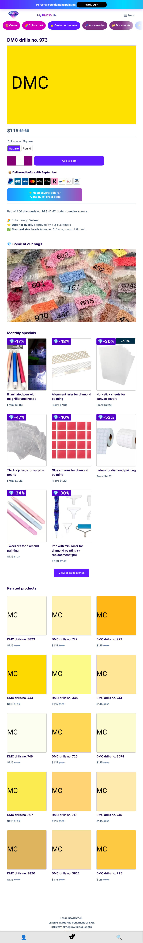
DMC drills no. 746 (20, 756)
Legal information (71, 918)
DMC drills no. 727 (64, 639)
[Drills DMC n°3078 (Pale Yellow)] (116, 733)
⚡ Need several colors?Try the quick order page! (44, 194)
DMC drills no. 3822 (66, 873)
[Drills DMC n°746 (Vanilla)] (27, 733)
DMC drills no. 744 (109, 698)
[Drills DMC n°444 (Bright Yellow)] (27, 674)
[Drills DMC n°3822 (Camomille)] (71, 850)
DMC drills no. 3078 (110, 756)
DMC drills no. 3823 (21, 639)
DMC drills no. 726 (65, 756)
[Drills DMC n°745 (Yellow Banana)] (116, 791)
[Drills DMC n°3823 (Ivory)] (27, 615)
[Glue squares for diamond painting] (71, 440)
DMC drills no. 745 (109, 815)
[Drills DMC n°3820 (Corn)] (27, 850)
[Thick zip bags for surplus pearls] (27, 440)
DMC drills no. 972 (109, 639)
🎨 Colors (11, 25)
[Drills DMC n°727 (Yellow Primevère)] (71, 615)
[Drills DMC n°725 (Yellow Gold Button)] (116, 850)
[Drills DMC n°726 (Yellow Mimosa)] (71, 733)
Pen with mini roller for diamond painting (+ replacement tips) (67, 550)
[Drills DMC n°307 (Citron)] (27, 791)
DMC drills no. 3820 (21, 873)
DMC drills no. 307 (20, 815)
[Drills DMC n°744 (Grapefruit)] (116, 674)
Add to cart (69, 160)
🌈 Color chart (34, 25)
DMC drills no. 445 (65, 698)
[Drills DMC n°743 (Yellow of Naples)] (71, 791)
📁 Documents (121, 25)
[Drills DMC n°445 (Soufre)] (71, 674)
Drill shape (14, 141)
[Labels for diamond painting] (116, 440)
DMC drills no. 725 (109, 873)
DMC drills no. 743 (64, 815)
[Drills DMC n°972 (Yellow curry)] (116, 615)
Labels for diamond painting (116, 470)
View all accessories (72, 572)
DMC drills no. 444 (20, 698)
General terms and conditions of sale (72, 922)
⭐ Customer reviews (64, 25)
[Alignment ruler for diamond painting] (71, 364)
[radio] (14, 148)
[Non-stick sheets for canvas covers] (116, 364)
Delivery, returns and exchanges (71, 927)
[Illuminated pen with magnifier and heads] (27, 364)
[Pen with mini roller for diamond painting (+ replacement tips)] (71, 516)
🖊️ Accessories (95, 25)
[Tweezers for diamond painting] (27, 516)
